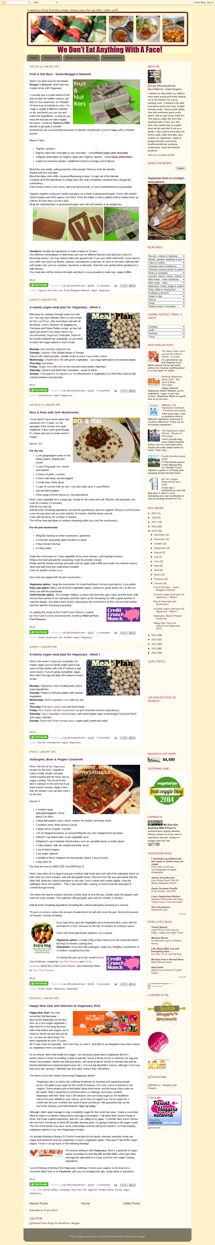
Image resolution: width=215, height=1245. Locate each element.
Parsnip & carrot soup (54, 706)
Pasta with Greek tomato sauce (57, 720)
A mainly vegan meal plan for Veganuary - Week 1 (65, 654)
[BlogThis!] (124, 285)
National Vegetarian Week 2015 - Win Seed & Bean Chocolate (172, 380)
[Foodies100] (155, 986)
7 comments (103, 1185)
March (158, 574)
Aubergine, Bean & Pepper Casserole (56, 759)
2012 (155, 644)
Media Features (112, 58)
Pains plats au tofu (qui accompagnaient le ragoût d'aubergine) (163, 870)
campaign (64, 1189)
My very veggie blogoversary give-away (171, 482)
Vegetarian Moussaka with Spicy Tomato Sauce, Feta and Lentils (167, 900)
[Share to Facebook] (131, 285)
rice (60, 637)
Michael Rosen (159, 938)
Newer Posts (38, 1203)
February (159, 579)
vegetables (72, 988)
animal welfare (50, 1189)
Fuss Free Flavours (69, 961)
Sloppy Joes (45, 366)
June (157, 561)
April (157, 570)
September (160, 548)
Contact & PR (51, 58)
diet (85, 1189)
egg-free (92, 1189)
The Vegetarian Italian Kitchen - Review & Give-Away (173, 433)
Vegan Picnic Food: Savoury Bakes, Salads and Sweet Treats (167, 931)
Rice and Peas (41, 321)
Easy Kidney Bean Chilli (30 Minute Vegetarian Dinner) (165, 882)
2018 (155, 517)
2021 (155, 513)
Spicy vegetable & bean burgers (59, 713)
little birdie (157, 967)
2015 (155, 531)
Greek (41, 988)
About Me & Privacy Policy (81, 58)
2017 (155, 522)
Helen (36, 615)
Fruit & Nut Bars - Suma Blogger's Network (60, 74)
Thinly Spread (159, 927)
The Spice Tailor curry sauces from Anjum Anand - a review (173, 354)
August (158, 552)
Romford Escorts (159, 910)
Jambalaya (47, 363)
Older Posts (131, 1203)
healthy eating (105, 1189)
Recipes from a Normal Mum (167, 959)
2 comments (103, 285)
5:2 (39, 1189)
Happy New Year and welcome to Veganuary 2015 (65, 1006)
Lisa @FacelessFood (73, 285)
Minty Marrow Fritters (161, 962)
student (68, 637)
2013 (155, 639)
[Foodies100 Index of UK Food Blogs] (162, 983)
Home (33, 58)
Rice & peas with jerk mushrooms (57, 710)
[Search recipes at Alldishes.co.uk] (157, 1077)
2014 (155, 635)
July (156, 557)
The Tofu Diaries (160, 907)
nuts (55, 290)
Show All (182, 914)
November (160, 539)
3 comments (103, 984)
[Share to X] (128, 285)
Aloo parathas (48, 349)
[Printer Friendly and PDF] (39, 285)
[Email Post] (115, 285)
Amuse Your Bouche (163, 877)
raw (60, 290)
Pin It (32, 280)
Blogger (141, 1236)
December (160, 535)
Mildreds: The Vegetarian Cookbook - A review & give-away (173, 408)
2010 (155, 653)
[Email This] (121, 285)
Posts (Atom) (51, 1210)
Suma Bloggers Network (77, 290)
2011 (154, 648)
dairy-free (76, 1189)
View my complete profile (161, 155)
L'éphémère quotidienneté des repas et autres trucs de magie (167, 861)
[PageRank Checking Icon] (154, 845)
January (158, 583)
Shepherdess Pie (54, 359)
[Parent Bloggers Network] (164, 1124)
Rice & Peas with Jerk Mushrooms (54, 412)
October (158, 543)
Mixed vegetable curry (56, 700)
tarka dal (65, 349)
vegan (94, 290)
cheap (41, 637)
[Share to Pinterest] (134, 285)
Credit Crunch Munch (64, 966)
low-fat (41, 742)
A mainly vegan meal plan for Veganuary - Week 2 (65, 307)
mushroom (51, 637)
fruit (50, 290)
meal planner (45, 395)
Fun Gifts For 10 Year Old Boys (166, 954)
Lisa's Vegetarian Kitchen (165, 896)
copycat (42, 290)
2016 (155, 526)
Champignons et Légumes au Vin (58, 373)
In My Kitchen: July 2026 (163, 891)
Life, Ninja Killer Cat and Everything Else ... (165, 950)
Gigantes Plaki (49, 352)
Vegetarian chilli (48, 686)
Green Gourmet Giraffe (164, 888)
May (156, 565)
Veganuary (104, 290)
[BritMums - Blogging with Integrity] (167, 1088)
